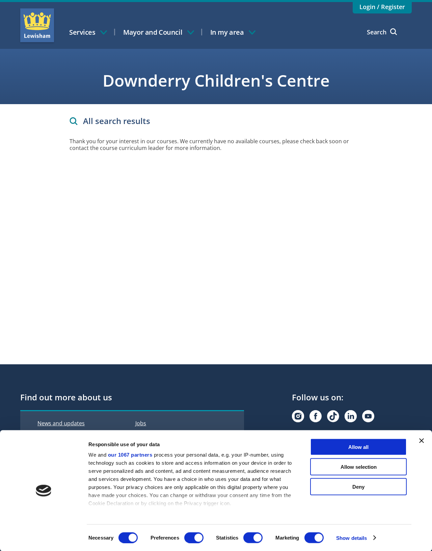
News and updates (61, 423)
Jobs (140, 423)
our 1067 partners (130, 455)
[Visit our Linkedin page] (351, 416)
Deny (358, 486)
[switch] (194, 537)
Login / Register (382, 7)
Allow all (358, 447)
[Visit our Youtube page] (368, 416)
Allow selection (359, 466)
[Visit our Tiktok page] (333, 416)
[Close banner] (421, 440)
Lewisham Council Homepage (37, 25)
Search (376, 32)
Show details (351, 538)
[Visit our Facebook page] (315, 416)
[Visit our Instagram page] (298, 416)
